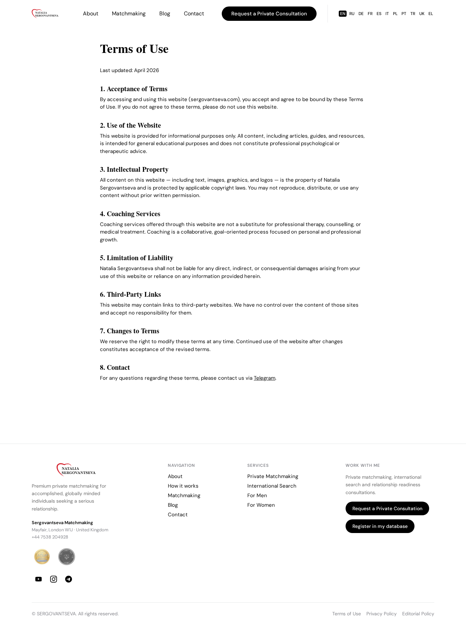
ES (379, 13)
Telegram (264, 378)
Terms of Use (346, 614)
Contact (194, 13)
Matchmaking (129, 13)
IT (387, 13)
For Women (261, 505)
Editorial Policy (418, 614)
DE (361, 13)
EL (430, 13)
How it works (183, 485)
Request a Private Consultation (269, 13)
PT (404, 13)
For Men (257, 495)
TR (412, 13)
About (90, 13)
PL (395, 13)
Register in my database (380, 526)
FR (370, 13)
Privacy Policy (381, 614)
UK (421, 13)
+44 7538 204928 (50, 537)
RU (351, 13)
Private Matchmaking (272, 476)
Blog (164, 13)
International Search (271, 485)
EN (342, 13)
